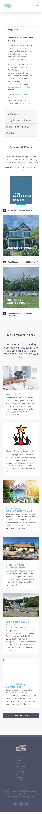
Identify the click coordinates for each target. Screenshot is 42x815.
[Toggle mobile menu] (38, 5)
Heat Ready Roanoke (21, 435)
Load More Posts (21, 715)
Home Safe (21, 378)
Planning (21, 772)
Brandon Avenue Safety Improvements (21, 605)
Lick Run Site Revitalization (21, 548)
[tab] (21, 30)
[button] (21, 210)
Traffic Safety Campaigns (21, 669)
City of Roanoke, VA (21, 777)
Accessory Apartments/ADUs (21, 492)
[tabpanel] (21, 71)
